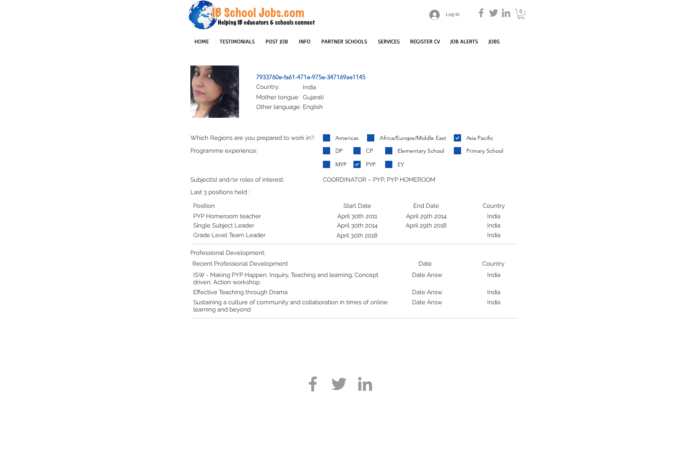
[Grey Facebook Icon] (481, 13)
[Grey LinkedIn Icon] (506, 13)
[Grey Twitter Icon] (494, 13)
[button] (521, 14)
